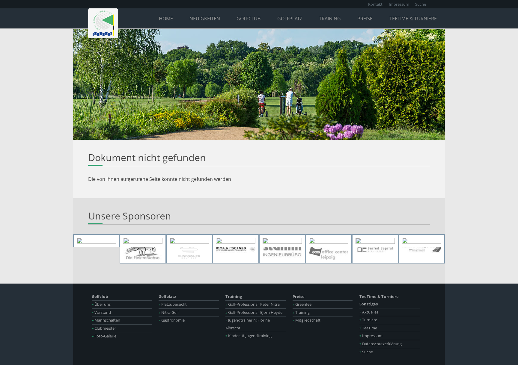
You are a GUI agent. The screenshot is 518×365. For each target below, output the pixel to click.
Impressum (399, 4)
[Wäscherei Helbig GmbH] (421, 249)
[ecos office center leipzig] (328, 249)
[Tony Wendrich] (96, 241)
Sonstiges (368, 304)
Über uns (101, 304)
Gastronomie (172, 320)
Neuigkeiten (204, 18)
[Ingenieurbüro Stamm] (282, 249)
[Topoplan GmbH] (189, 241)
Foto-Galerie (104, 336)
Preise (365, 18)
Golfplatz (289, 18)
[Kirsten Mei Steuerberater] (328, 241)
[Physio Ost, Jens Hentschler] (142, 241)
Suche (420, 4)
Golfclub (248, 18)
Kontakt (375, 4)
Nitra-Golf (169, 312)
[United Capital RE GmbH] (375, 249)
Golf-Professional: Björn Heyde (253, 312)
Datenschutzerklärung (380, 343)
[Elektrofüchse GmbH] (142, 249)
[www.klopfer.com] (375, 241)
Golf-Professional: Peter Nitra (252, 304)
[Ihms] (235, 249)
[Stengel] (421, 241)
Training (330, 18)
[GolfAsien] (235, 241)
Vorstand (101, 312)
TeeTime (368, 328)
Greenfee (302, 304)
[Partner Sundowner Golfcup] (189, 249)
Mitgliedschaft (306, 320)
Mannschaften (106, 320)
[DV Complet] (282, 241)
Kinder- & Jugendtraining (248, 335)
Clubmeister (104, 328)
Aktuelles (368, 312)
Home (166, 18)
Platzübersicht (173, 304)
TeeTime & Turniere (413, 18)
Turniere (368, 319)
